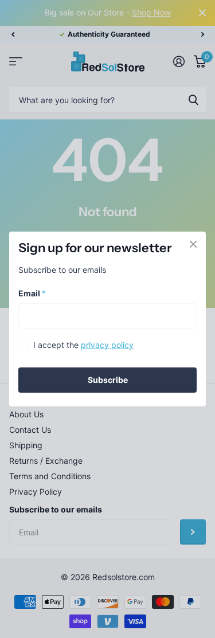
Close (193, 244)
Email (32, 293)
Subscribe (108, 380)
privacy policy (107, 345)
